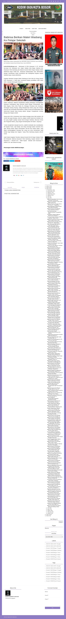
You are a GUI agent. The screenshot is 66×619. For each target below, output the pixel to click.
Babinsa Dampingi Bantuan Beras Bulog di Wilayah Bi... (54, 477)
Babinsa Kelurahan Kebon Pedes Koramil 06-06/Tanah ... (54, 458)
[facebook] (60, 1)
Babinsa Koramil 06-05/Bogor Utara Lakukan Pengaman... (54, 418)
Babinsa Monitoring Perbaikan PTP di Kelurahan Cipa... (54, 463)
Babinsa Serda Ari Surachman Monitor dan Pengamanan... (54, 270)
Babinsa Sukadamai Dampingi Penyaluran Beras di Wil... (54, 492)
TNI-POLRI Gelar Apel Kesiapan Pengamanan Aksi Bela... (54, 322)
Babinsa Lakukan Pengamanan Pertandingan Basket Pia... (54, 371)
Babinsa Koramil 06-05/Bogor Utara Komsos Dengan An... (53, 416)
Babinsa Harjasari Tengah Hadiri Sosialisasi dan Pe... (54, 337)
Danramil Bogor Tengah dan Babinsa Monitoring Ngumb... (54, 475)
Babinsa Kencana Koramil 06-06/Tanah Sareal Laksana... (53, 501)
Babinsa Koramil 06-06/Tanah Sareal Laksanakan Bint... (53, 265)
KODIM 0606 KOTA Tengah (53, 543)
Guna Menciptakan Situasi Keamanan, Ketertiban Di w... (54, 347)
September (50, 194)
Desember (49, 190)
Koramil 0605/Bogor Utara (53, 556)
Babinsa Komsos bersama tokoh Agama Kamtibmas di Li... (54, 375)
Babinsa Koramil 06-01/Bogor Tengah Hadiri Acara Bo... (53, 320)
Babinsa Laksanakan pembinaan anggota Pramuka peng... (54, 466)
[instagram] (49, 1)
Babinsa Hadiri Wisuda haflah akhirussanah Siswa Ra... (53, 425)
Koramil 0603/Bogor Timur (53, 552)
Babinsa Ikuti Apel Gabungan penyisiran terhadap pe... (53, 258)
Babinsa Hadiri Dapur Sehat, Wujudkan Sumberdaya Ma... (54, 361)
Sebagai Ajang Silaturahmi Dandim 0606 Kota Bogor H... (55, 335)
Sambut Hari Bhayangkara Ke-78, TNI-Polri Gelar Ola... (54, 340)
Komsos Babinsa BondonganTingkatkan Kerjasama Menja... (52, 398)
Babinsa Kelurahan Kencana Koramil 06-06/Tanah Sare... (53, 282)
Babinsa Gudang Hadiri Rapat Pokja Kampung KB (53, 277)
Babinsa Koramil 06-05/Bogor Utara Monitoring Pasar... (53, 461)
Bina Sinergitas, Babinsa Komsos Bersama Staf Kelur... (54, 342)
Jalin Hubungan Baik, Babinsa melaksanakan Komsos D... (53, 423)
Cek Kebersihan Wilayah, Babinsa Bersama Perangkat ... (54, 444)
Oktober (49, 192)
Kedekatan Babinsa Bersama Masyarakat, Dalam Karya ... (53, 303)
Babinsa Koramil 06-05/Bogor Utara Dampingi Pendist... (53, 255)
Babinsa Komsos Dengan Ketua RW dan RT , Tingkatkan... (54, 204)
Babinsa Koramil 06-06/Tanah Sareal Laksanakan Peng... (53, 411)
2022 (47, 515)
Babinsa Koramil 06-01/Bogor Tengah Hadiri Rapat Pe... (53, 499)
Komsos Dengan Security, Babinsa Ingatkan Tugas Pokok (55, 217)
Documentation (33, 31)
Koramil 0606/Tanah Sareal (53, 559)
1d (20, 175)
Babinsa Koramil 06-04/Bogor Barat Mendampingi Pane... (53, 232)
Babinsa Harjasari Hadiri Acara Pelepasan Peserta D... (53, 284)
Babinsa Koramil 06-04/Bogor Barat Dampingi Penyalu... (53, 248)
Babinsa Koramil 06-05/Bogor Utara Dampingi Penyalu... (53, 274)
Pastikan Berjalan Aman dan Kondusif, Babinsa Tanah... (53, 468)
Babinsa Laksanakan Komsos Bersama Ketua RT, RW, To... (54, 366)
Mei (48, 508)
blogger (10, 187)
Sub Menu (33, 33)
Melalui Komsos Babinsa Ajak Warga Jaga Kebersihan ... (53, 383)
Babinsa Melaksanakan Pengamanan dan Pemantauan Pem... (54, 385)
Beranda (47, 528)
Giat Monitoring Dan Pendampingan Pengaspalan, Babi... (54, 212)
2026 (47, 186)
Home (4, 1)
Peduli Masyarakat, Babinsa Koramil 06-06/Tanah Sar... (53, 227)
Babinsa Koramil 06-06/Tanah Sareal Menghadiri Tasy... (53, 327)
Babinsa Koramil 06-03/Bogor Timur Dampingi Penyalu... (53, 447)
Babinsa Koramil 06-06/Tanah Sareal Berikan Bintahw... (53, 401)
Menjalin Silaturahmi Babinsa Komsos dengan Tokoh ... (53, 315)
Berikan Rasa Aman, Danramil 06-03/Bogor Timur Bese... (54, 393)
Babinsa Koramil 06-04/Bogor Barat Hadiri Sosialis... (53, 442)
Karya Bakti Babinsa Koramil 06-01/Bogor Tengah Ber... (54, 368)
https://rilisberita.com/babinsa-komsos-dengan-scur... (54, 497)
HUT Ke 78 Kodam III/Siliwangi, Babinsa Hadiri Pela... (54, 241)
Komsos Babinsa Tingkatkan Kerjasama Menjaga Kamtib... (54, 432)
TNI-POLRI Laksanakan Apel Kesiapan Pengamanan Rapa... (54, 324)
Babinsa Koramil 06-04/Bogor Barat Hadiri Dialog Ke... (53, 456)
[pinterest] (51, 1)
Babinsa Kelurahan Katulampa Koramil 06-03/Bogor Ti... (54, 329)
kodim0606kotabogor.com (10, 66)
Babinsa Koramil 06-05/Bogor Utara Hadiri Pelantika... (53, 286)
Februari (49, 511)
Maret (48, 510)
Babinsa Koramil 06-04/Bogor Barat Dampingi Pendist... (53, 260)
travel (33, 34)
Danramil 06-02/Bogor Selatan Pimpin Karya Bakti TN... (54, 504)
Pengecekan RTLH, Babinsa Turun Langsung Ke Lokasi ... (55, 378)
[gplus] (56, 1)
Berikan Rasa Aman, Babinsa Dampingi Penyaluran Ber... (53, 473)
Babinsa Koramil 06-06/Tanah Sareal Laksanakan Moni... (53, 234)
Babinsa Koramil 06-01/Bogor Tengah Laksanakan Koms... (54, 253)
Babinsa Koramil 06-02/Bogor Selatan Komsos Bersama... (53, 317)
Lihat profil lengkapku (10, 598)
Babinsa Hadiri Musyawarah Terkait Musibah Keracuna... (55, 437)
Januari (49, 513)
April (48, 509)
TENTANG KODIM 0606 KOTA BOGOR (14, 1)
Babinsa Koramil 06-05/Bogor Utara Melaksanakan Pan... (53, 449)
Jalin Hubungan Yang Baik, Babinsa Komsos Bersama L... (54, 451)
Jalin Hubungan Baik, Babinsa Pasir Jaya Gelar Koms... (53, 224)
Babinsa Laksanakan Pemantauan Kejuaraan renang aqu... (54, 200)
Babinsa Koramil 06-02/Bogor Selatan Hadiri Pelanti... (53, 293)
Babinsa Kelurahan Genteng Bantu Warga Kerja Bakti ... (55, 373)
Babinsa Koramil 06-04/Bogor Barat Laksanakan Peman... (53, 380)
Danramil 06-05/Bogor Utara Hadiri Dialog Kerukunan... (55, 244)
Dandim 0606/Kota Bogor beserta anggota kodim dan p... (55, 391)
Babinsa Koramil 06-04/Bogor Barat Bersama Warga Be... (53, 428)
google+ (18, 160)
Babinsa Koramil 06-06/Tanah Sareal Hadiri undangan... (53, 308)
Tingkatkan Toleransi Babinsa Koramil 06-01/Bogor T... (53, 215)
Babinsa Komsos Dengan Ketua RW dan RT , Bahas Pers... (54, 222)
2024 (47, 188)
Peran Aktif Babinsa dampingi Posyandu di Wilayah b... (53, 487)
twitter (12, 160)
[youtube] (53, 1)
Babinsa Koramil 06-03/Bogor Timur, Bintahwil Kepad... (53, 209)
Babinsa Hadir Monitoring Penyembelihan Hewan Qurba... (54, 406)
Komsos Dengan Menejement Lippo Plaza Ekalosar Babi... (54, 305)
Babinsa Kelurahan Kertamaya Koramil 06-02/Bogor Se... (54, 349)
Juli (48, 196)
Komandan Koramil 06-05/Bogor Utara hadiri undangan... (54, 480)
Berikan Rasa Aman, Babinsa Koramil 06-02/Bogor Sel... (53, 404)
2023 (47, 514)
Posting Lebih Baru (10, 182)
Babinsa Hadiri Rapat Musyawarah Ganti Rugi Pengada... (54, 470)
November (49, 191)
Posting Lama (36, 182)
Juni (48, 197)
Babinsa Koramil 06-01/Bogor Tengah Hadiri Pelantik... (53, 298)
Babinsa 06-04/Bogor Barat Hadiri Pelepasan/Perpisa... (54, 356)
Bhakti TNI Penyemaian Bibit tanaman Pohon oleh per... (53, 229)
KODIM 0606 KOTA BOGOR (53, 546)
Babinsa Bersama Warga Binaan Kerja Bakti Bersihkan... (54, 207)
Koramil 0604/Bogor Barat (53, 554)
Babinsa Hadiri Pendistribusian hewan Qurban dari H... (54, 430)
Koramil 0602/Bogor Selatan (12, 158)
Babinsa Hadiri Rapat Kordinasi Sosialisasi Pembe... (54, 413)
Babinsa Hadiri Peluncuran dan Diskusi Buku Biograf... (54, 301)
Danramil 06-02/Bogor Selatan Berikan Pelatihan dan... (54, 239)
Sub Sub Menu (42, 28)
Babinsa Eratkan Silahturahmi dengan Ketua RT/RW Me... (53, 354)
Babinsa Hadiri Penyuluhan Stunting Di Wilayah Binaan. (54, 236)
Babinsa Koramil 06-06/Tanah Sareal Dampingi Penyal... (53, 435)
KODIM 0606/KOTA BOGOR (19, 166)
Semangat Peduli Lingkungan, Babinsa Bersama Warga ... (54, 420)
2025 (47, 187)
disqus (23, 187)
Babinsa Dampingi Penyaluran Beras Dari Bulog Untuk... (54, 506)
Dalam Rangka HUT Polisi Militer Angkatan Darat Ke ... (54, 359)
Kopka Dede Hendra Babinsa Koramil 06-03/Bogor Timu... (54, 251)
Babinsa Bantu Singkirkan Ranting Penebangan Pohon (55, 263)
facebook (6, 160)
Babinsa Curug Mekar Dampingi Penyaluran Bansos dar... (54, 454)
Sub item (27, 28)
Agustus (49, 195)
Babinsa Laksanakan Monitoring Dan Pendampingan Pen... (54, 272)
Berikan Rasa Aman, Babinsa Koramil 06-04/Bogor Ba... (53, 409)
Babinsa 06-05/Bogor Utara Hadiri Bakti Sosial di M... (54, 202)
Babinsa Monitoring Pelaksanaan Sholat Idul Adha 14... (54, 396)
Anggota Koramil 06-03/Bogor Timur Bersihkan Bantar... (54, 296)
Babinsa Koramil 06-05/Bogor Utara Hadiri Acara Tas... (53, 485)
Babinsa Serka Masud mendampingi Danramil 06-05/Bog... (54, 332)
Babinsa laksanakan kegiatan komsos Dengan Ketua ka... (53, 312)
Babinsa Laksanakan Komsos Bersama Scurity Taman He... (54, 489)
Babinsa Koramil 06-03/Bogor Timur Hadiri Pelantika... (53, 279)
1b (13, 175)
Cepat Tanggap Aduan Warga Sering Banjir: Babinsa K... (54, 439)
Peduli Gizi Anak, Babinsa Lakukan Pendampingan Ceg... (54, 246)
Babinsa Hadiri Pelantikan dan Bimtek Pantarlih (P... (54, 291)
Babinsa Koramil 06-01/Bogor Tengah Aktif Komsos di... (53, 388)
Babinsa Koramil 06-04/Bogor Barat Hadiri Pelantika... (53, 289)
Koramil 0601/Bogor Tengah (53, 548)
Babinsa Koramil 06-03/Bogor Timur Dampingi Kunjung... (53, 482)
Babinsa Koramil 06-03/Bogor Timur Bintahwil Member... (53, 364)
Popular (54, 531)
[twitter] (58, 1)
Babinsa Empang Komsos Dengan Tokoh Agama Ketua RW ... (55, 220)
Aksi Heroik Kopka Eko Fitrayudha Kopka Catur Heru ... (54, 352)
